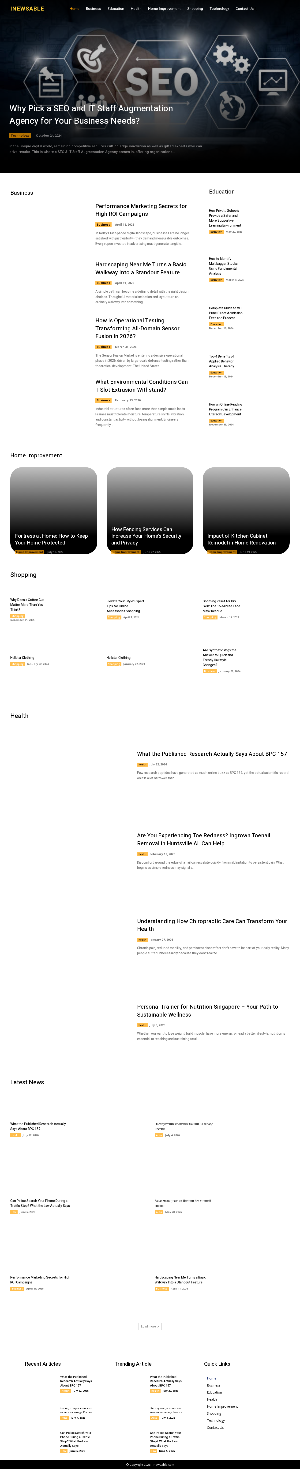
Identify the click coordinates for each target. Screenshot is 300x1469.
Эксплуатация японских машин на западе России (76, 1410)
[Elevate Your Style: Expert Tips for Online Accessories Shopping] (171, 609)
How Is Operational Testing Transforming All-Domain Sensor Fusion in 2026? (137, 328)
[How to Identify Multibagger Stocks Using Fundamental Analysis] (269, 269)
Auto (159, 1135)
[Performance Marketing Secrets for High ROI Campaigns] (48, 224)
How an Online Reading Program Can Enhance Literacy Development (225, 409)
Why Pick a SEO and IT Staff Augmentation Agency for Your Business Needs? (91, 114)
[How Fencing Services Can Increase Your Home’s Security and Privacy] (150, 510)
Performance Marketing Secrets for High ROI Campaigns (141, 210)
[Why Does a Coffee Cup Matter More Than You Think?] (75, 609)
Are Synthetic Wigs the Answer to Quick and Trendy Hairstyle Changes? (219, 657)
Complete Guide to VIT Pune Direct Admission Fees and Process (226, 313)
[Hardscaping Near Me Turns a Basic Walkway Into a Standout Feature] (48, 283)
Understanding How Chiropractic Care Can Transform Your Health (212, 925)
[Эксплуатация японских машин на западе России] (256, 1129)
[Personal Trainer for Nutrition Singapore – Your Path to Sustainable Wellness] (69, 1022)
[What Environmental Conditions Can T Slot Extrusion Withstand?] (48, 402)
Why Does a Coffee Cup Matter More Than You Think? (27, 604)
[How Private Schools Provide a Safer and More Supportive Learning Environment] (269, 221)
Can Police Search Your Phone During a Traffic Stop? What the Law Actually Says (40, 1203)
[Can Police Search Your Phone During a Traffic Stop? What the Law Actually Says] (111, 1206)
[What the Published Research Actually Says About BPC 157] (69, 765)
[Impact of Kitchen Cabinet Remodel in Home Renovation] (246, 510)
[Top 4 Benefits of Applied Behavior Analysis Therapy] (269, 365)
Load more (148, 1326)
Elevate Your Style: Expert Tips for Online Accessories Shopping (125, 606)
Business (103, 225)
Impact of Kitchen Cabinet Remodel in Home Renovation (241, 539)
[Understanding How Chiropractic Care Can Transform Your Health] (69, 937)
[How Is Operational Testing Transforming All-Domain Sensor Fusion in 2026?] (48, 341)
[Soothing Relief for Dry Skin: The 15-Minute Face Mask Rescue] (268, 609)
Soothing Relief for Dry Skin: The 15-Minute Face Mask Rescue (221, 606)
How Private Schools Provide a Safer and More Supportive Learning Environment (225, 218)
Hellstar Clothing (22, 657)
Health (142, 764)
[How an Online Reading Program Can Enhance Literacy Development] (269, 413)
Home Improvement (29, 552)
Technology (20, 135)
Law (14, 1212)
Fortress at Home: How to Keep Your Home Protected (51, 539)
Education (216, 231)
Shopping (18, 616)
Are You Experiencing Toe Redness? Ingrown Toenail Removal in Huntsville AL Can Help (203, 839)
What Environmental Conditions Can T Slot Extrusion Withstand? (141, 386)
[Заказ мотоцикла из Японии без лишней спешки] (256, 1206)
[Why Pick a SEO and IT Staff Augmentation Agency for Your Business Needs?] (150, 86)
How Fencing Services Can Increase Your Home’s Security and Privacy (146, 536)
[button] (255, 9)
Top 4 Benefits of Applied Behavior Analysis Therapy (221, 361)
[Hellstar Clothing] (75, 660)
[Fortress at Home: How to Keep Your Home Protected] (53, 510)
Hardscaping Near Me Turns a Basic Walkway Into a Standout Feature (140, 269)
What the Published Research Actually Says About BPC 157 (212, 754)
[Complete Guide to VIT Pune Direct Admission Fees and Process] (269, 317)
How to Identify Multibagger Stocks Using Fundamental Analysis (223, 266)
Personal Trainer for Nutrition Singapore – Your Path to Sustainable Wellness (207, 1011)
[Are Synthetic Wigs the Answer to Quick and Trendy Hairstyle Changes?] (268, 660)
